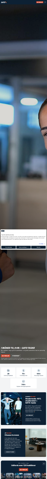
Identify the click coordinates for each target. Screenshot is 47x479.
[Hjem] (4, 2)
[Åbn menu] (45, 2)
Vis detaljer (41, 243)
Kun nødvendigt (8, 247)
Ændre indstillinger (23, 247)
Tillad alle (38, 247)
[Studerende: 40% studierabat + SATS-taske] (11, 408)
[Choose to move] (35, 443)
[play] (44, 463)
